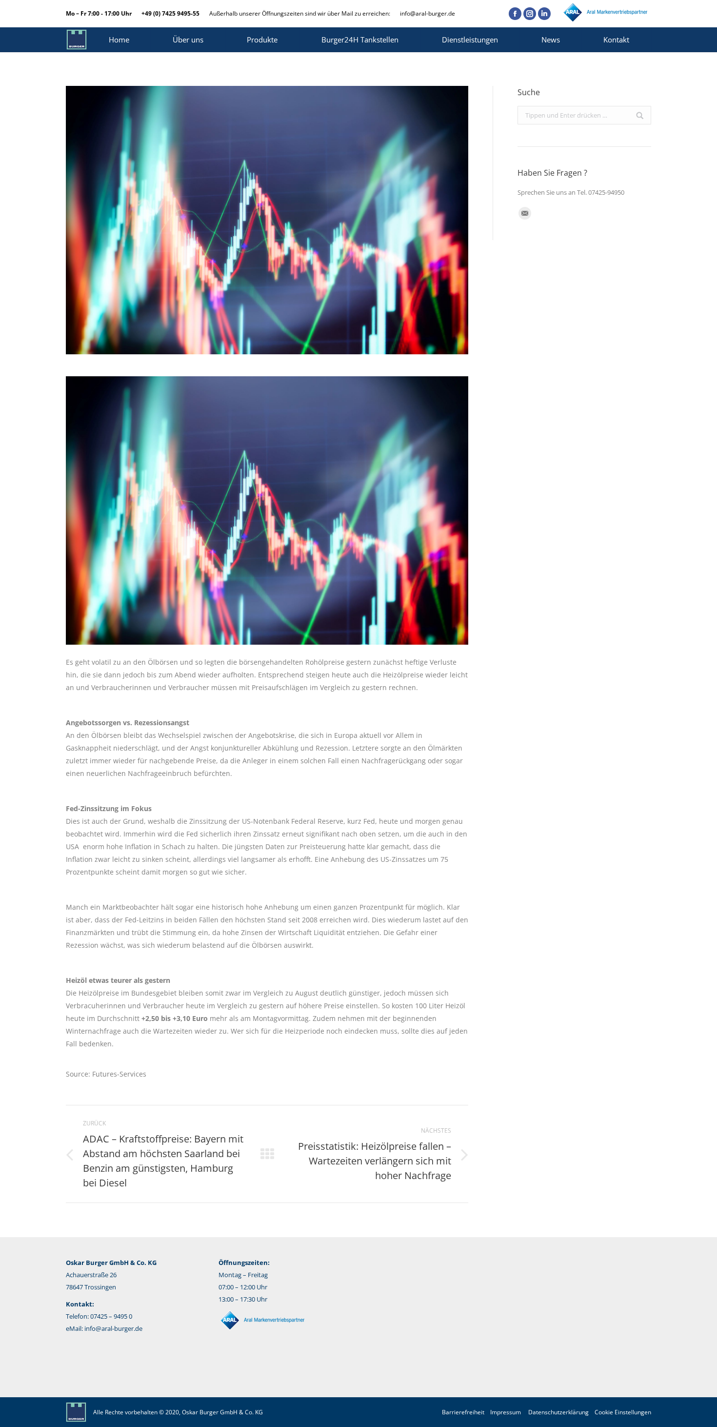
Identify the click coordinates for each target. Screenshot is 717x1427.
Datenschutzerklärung (558, 1412)
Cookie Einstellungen (623, 1412)
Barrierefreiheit (463, 1412)
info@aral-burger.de (427, 13)
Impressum (505, 1412)
